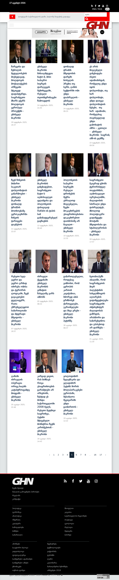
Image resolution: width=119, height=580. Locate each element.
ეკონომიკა (16, 512)
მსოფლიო (69, 508)
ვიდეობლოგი (18, 551)
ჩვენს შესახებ (17, 488)
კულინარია (52, 563)
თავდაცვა (69, 520)
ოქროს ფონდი (18, 570)
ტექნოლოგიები (53, 548)
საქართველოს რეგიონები (76, 516)
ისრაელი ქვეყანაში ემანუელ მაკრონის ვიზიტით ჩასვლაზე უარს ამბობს (45, 286)
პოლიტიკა (16, 508)
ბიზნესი (15, 531)
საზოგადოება (18, 527)
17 (101, 455)
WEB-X (53, 575)
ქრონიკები (16, 566)
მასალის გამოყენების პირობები (25, 492)
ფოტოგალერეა (19, 555)
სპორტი (68, 535)
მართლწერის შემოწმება (57, 566)
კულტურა (16, 523)
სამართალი (17, 535)
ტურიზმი (50, 555)
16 (95, 455)
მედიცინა (68, 531)
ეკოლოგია (69, 523)
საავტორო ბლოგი (20, 548)
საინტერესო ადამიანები (22, 559)
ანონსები (16, 544)
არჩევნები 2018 (54, 570)
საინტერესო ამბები (20, 563)
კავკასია (68, 512)
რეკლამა (16, 495)
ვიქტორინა (51, 551)
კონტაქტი (16, 499)
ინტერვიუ (16, 520)
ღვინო (50, 559)
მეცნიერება (52, 544)
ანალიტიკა (17, 516)
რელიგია (69, 527)
